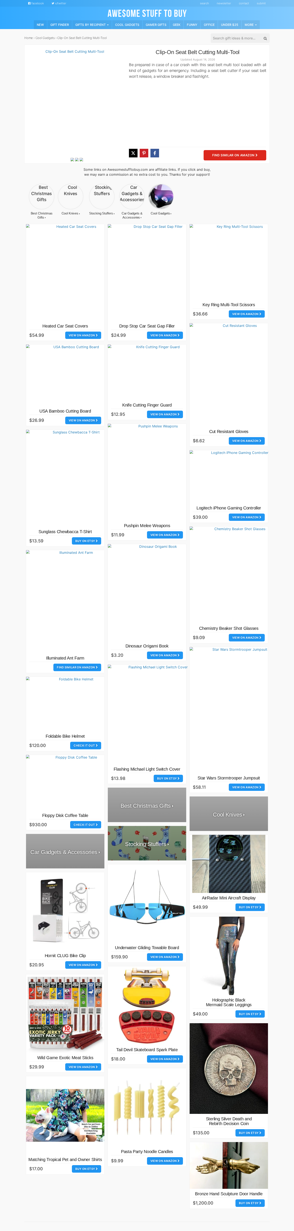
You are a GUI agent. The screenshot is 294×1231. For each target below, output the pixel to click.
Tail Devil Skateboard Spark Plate (147, 1049)
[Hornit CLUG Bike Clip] (65, 911)
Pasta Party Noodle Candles (147, 1151)
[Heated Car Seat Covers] (74, 272)
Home (28, 38)
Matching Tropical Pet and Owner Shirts (65, 1159)
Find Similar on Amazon (233, 155)
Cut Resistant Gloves (228, 431)
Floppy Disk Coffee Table (65, 815)
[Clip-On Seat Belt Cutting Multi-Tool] (73, 103)
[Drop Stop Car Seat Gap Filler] (156, 272)
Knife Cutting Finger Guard (147, 405)
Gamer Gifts (156, 24)
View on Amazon (82, 335)
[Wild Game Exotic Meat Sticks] (65, 1013)
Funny (192, 24)
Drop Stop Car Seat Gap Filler (147, 326)
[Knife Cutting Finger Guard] (156, 372)
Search (204, 3)
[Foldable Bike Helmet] (74, 704)
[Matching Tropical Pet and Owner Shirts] (65, 1115)
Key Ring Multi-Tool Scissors (229, 304)
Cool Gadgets (127, 24)
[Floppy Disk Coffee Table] (74, 782)
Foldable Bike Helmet (65, 736)
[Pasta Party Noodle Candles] (147, 1107)
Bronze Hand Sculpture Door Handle (228, 1193)
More (250, 24)
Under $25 (229, 24)
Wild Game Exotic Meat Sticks (65, 1057)
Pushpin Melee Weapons (147, 525)
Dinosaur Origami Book (147, 646)
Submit (261, 3)
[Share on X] (133, 153)
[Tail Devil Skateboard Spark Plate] (147, 1005)
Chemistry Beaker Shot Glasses (228, 628)
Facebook (37, 3)
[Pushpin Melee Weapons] (156, 472)
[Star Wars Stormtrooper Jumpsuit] (238, 710)
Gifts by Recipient (91, 24)
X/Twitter (60, 3)
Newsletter (224, 3)
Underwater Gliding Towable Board (147, 947)
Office (209, 24)
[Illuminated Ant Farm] (74, 601)
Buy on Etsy (85, 541)
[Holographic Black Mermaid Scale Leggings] (229, 956)
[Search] (265, 38)
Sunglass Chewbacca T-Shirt (65, 531)
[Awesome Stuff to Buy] (147, 13)
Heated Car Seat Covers (65, 326)
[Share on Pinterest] (144, 153)
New (40, 24)
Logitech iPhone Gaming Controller (229, 508)
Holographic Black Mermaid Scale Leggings (229, 1002)
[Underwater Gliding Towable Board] (147, 903)
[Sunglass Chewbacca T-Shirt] (74, 478)
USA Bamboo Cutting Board (65, 411)
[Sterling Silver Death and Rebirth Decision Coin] (229, 1068)
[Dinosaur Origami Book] (156, 592)
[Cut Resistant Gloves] (238, 375)
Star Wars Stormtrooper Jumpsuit (229, 778)
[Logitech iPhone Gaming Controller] (238, 476)
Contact (244, 3)
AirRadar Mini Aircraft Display (229, 898)
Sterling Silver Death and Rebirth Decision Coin (229, 1121)
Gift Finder (59, 24)
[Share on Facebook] (154, 153)
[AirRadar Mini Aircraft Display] (229, 864)
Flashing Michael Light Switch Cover (147, 769)
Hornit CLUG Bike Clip (65, 955)
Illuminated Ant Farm (65, 658)
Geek (177, 24)
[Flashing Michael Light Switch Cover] (156, 714)
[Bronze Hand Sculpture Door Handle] (229, 1165)
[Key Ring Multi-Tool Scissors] (238, 262)
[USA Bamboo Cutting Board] (74, 375)
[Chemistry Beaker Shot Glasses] (238, 574)
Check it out (85, 745)
